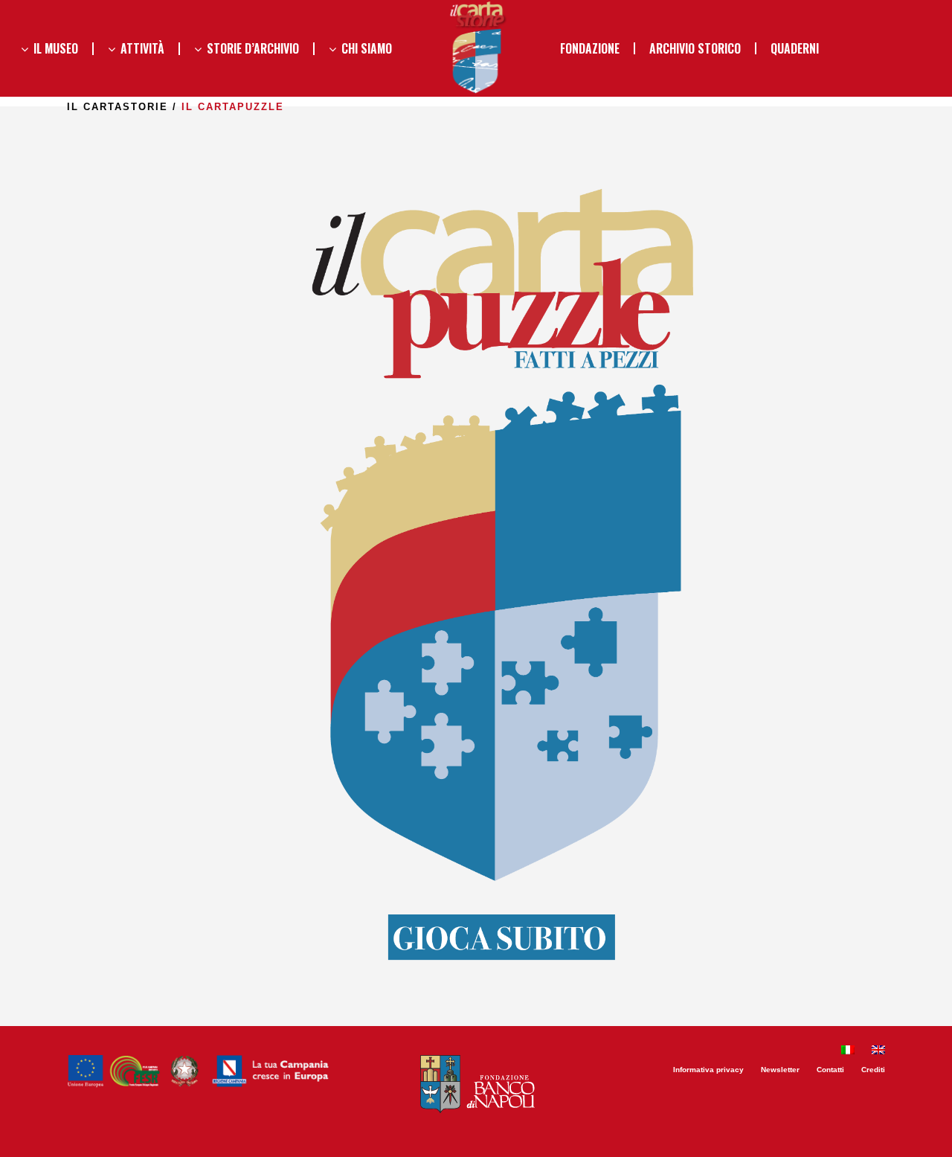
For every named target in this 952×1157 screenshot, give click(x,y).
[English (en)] (878, 1052)
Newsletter (780, 1069)
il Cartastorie (117, 106)
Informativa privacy (708, 1069)
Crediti (873, 1069)
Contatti (830, 1069)
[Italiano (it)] (848, 1052)
